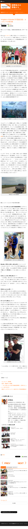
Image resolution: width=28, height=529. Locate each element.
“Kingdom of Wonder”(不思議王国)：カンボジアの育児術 (18, 446)
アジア (8, 442)
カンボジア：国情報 (6, 381)
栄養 (2, 136)
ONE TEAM (13, 433)
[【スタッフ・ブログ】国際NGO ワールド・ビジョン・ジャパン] (11, 7)
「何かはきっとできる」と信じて (17, 428)
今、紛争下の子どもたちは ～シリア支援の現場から (17, 487)
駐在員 (8, 436)
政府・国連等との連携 (7, 383)
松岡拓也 (10, 24)
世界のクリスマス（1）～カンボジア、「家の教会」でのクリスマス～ (18, 440)
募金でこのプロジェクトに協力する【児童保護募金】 (14, 389)
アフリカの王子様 (11, 476)
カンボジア (7, 35)
